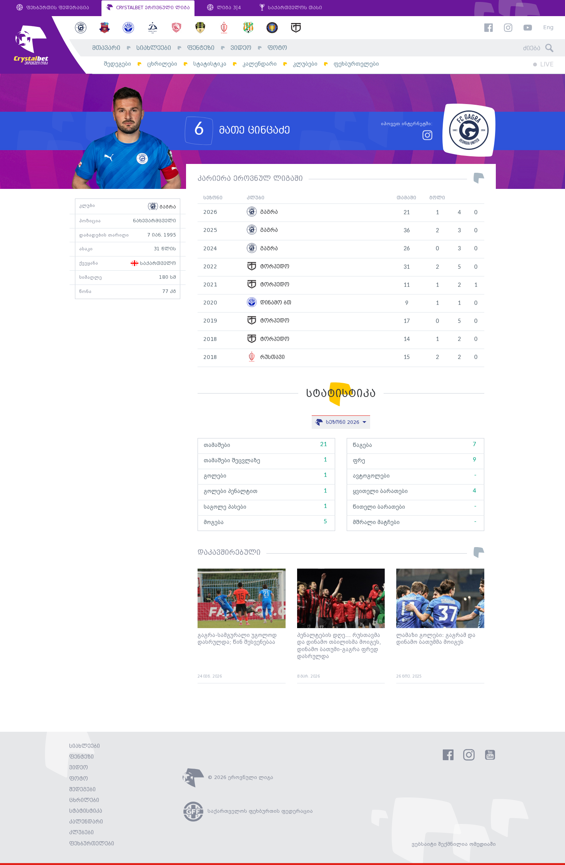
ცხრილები (162, 64)
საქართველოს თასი (294, 7)
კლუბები (305, 64)
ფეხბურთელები (356, 64)
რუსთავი (272, 358)
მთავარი (106, 48)
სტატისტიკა (209, 64)
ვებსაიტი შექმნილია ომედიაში (454, 844)
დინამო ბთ (275, 303)
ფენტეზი (200, 48)
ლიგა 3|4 (228, 7)
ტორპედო (274, 267)
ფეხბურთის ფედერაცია (57, 7)
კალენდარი (260, 64)
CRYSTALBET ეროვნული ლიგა (152, 7)
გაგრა (167, 207)
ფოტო (277, 48)
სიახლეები (153, 48)
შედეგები (117, 64)
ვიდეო (241, 48)
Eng (548, 28)
